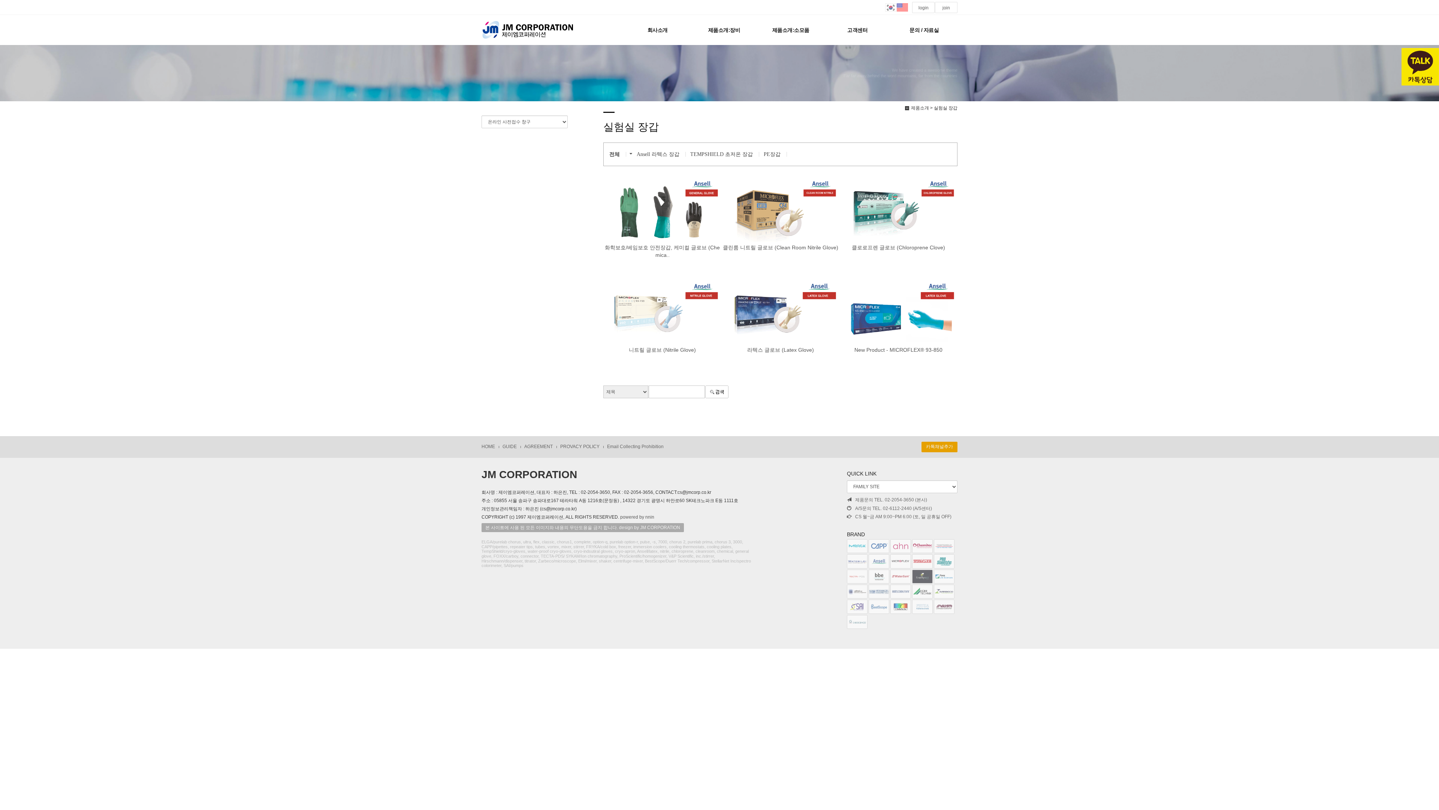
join (946, 7)
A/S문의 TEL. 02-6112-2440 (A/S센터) (893, 508)
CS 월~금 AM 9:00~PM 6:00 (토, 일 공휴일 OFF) (903, 516)
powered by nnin (637, 517)
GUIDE (510, 446)
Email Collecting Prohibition (635, 446)
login (923, 7)
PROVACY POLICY (580, 446)
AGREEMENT (538, 446)
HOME (488, 446)
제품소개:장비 (724, 30)
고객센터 (857, 30)
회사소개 (658, 30)
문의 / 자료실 (924, 30)
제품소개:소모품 (790, 30)
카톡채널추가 (939, 446)
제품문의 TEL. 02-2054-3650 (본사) (891, 499)
